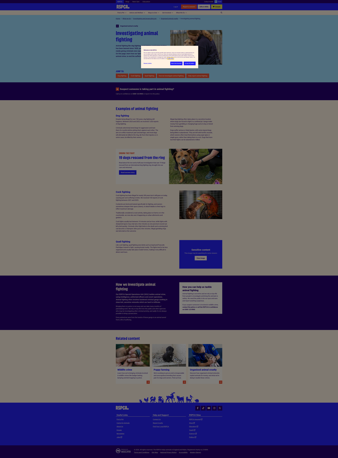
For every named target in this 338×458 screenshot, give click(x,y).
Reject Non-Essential (176, 63)
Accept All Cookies (189, 63)
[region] (169, 57)
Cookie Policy (171, 58)
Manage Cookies (148, 63)
